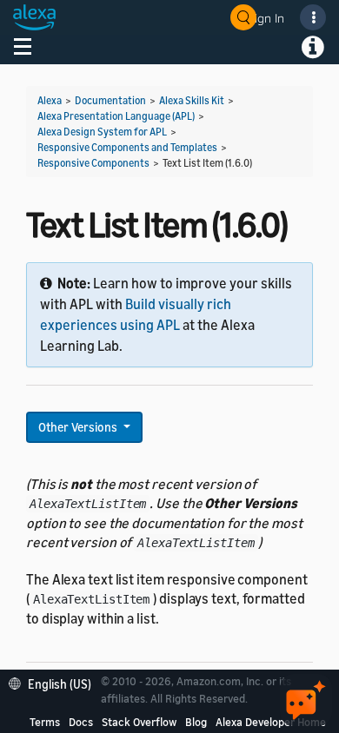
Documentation (110, 100)
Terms (45, 721)
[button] (54, 682)
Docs (81, 721)
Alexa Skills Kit (191, 100)
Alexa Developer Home (271, 721)
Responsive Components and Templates (127, 147)
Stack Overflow (139, 721)
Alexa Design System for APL (102, 131)
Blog (196, 721)
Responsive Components (93, 162)
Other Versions (79, 426)
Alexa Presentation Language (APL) (116, 115)
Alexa (49, 100)
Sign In (266, 17)
